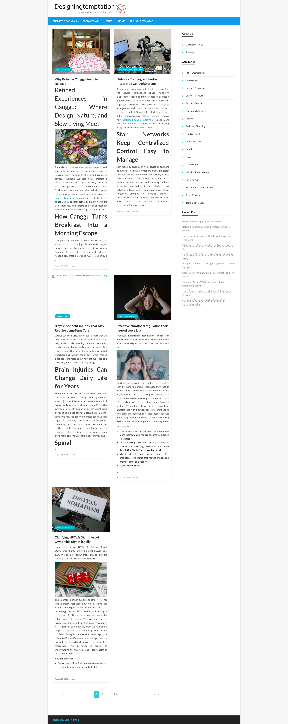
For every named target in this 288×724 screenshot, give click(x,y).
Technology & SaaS (141, 21)
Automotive (192, 80)
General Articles (65, 528)
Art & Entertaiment (195, 72)
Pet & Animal (192, 179)
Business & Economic (65, 21)
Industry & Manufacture (130, 70)
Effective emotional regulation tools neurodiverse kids (142, 328)
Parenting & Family (127, 316)
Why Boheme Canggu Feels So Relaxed (76, 81)
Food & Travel (91, 21)
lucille (135, 477)
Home (121, 21)
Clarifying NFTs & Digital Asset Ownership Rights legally (77, 539)
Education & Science (196, 111)
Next (155, 694)
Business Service (194, 103)
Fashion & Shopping (195, 126)
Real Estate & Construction (199, 187)
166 (115, 694)
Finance (190, 118)
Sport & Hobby (193, 195)
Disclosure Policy (194, 44)
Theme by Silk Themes (65, 719)
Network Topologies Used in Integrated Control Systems (137, 81)
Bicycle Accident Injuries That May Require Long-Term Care (79, 328)
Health (109, 21)
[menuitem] (65, 21)
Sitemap (190, 52)
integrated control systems (136, 119)
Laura (74, 266)
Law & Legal (62, 316)
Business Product (194, 95)
